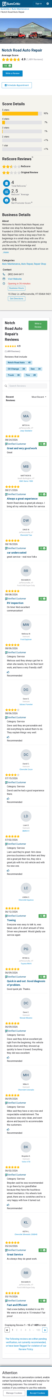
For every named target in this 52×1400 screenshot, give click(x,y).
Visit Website (15, 279)
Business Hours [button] (16, 288)
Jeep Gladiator (26, 431)
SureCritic (5, 9)
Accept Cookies (37, 1393)
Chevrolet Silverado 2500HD (26, 1234)
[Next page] (44, 1329)
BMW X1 (26, 831)
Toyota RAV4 (26, 964)
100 (38, 1330)
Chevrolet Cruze (25, 769)
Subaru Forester (26, 704)
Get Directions (16, 298)
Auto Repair (27, 264)
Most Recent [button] (38, 397)
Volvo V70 (26, 1162)
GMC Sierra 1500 (26, 481)
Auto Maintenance (20, 9)
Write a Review (12, 73)
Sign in (39, 3)
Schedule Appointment (18, 85)
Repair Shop (40, 264)
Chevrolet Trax (26, 535)
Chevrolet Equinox (26, 900)
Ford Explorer (26, 639)
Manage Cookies (14, 1393)
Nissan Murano (26, 1018)
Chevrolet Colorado (26, 1090)
